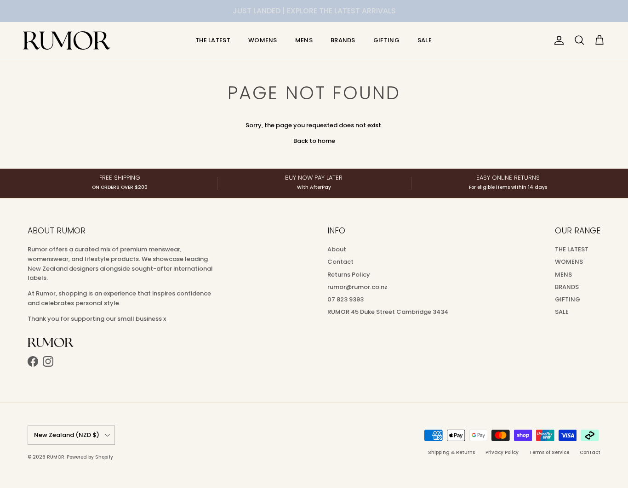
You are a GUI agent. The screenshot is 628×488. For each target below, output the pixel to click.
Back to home (314, 140)
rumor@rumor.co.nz (357, 287)
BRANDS (343, 40)
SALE (424, 40)
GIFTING (386, 40)
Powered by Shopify (90, 457)
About (336, 249)
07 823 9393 (345, 299)
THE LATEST (212, 40)
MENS (304, 40)
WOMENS (262, 40)
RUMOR (55, 457)
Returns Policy (348, 274)
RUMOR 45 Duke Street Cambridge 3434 (387, 311)
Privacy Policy (502, 452)
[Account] (557, 40)
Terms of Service (549, 452)
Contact (340, 261)
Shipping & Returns (451, 452)
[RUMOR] (66, 40)
